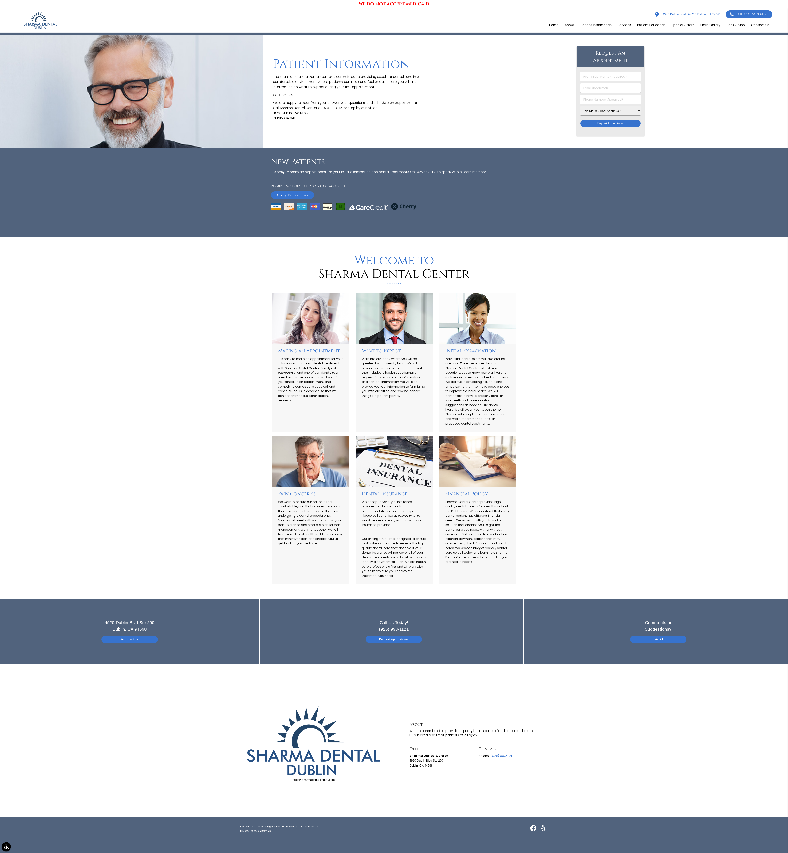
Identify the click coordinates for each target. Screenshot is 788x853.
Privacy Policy (248, 830)
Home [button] (553, 25)
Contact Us (658, 639)
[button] (6, 846)
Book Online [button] (736, 25)
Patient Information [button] (596, 25)
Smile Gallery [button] (710, 25)
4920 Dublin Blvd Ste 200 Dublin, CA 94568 (691, 14)
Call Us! (752, 14)
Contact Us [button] (760, 25)
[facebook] (533, 830)
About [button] (569, 25)
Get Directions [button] (130, 639)
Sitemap (265, 830)
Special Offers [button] (683, 25)
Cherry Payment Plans (292, 195)
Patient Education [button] (651, 25)
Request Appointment (394, 639)
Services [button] (624, 25)
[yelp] (543, 830)
